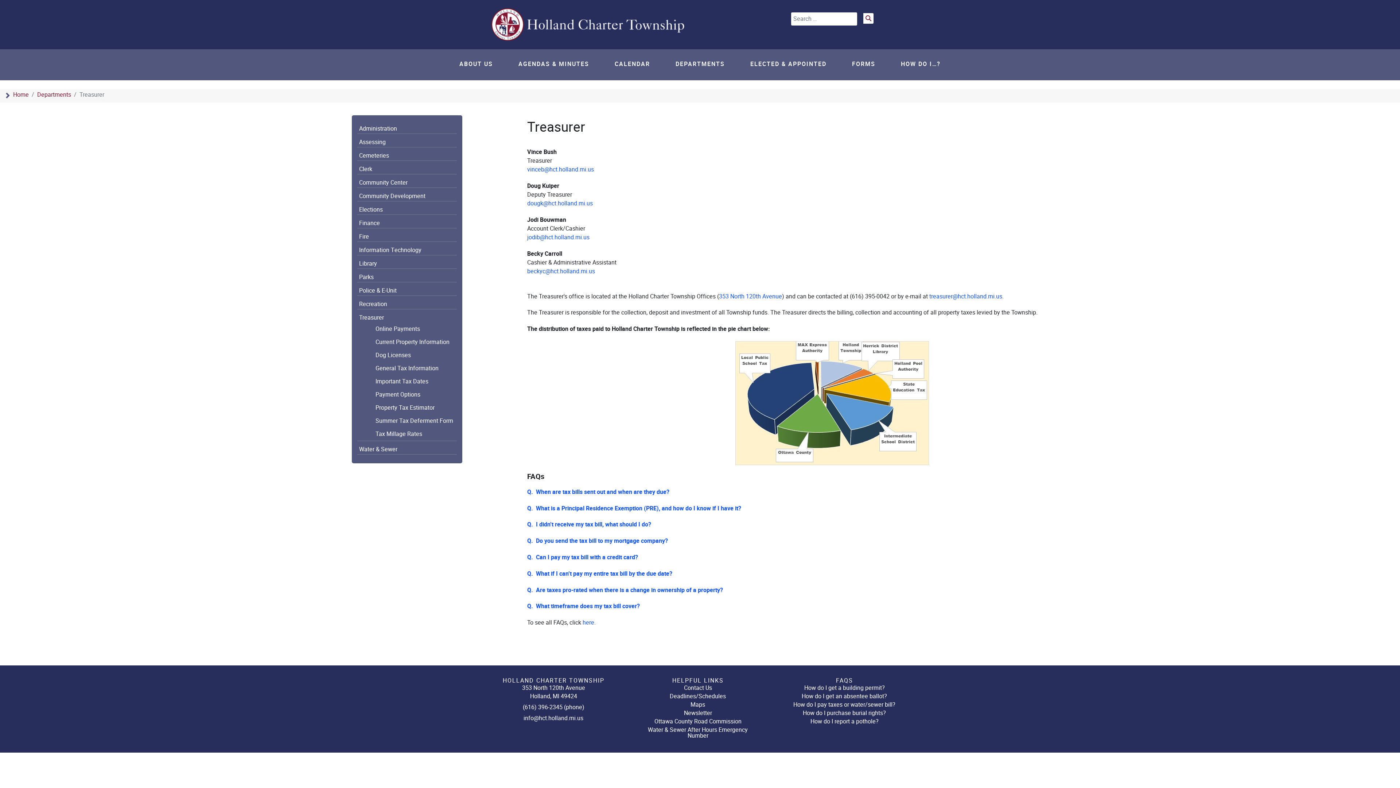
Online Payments (398, 329)
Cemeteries (374, 156)
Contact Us (698, 688)
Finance (369, 223)
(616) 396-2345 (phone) (553, 707)
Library (368, 264)
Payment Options (398, 395)
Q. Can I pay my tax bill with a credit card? (582, 557)
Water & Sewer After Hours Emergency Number (698, 733)
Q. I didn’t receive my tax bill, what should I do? (589, 524)
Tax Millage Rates (399, 434)
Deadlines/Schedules (698, 696)
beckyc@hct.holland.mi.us (561, 271)
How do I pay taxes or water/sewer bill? (844, 704)
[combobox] (824, 19)
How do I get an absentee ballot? (844, 696)
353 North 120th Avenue (750, 296)
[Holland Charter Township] (589, 24)
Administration (378, 129)
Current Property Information (413, 342)
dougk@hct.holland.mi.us (560, 203)
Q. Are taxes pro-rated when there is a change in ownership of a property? (625, 590)
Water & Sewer (378, 449)
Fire (364, 237)
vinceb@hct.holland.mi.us (560, 169)
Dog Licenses (393, 355)
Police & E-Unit (378, 291)
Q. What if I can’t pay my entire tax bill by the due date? (599, 573)
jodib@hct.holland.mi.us (558, 237)
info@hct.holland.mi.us (553, 718)
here (588, 622)
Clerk (365, 169)
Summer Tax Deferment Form (414, 421)
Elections (371, 210)
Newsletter (698, 713)
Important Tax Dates (402, 382)
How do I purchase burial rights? (844, 713)
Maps (698, 704)
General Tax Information (407, 368)
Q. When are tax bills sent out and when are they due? (598, 492)
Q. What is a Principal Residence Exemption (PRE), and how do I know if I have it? (634, 508)
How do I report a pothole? (844, 721)
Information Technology (390, 250)
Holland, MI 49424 (553, 696)
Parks (366, 277)
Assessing (372, 142)
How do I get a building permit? (844, 688)
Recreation (373, 304)
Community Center (383, 183)
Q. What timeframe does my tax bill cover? (583, 606)
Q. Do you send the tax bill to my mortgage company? (597, 541)
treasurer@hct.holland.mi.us (965, 296)
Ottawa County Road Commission (698, 721)
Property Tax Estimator (405, 408)
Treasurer (371, 318)
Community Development (392, 196)
